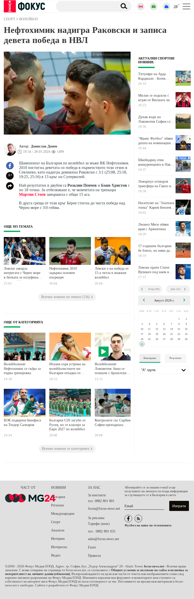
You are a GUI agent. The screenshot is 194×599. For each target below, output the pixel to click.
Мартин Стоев (32, 194)
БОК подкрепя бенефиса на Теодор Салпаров (22, 422)
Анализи (57, 530)
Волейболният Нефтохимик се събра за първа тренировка (22, 368)
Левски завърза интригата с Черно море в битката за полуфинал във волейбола (22, 274)
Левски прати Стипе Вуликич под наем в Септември (153, 270)
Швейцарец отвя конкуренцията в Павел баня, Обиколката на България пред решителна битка (156, 162)
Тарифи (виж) (99, 524)
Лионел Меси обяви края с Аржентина (153, 227)
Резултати (175, 357)
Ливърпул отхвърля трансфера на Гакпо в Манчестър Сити (154, 184)
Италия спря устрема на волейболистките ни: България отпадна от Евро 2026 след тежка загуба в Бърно (67, 369)
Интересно (59, 547)
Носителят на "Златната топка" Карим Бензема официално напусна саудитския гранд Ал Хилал (156, 205)
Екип (92, 547)
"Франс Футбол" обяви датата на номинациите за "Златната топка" (156, 141)
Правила (94, 556)
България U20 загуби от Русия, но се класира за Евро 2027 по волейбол (67, 424)
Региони (57, 505)
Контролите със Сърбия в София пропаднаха (114, 422)
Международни (63, 514)
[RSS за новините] (138, 518)
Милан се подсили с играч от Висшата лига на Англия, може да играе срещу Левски (155, 98)
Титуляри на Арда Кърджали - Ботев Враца (152, 76)
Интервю (58, 539)
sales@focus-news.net (103, 539)
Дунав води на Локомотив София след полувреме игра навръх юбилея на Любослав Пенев (156, 119)
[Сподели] (10, 186)
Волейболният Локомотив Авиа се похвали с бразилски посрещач (111, 369)
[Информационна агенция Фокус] (128, 518)
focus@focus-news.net (104, 508)
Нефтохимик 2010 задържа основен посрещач (63, 273)
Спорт (55, 522)
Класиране (149, 357)
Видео (55, 555)
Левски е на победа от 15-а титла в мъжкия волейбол (112, 273)
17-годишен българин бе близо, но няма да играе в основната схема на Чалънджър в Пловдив (155, 248)
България (58, 497)
